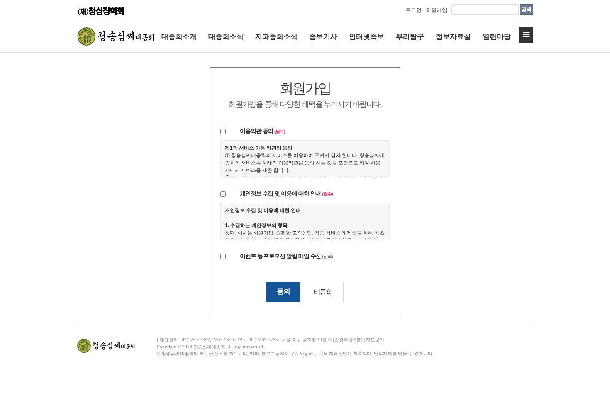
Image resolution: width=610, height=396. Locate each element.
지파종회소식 (276, 37)
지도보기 (375, 339)
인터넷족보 (366, 37)
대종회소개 (179, 37)
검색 (527, 9)
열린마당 (497, 37)
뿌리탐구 (410, 37)
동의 (283, 291)
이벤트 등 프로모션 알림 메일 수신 (286, 256)
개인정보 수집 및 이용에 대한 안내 (286, 194)
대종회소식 (226, 37)
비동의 (323, 291)
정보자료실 (453, 37)
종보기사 (323, 37)
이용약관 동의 (262, 131)
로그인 (413, 10)
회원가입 (436, 10)
